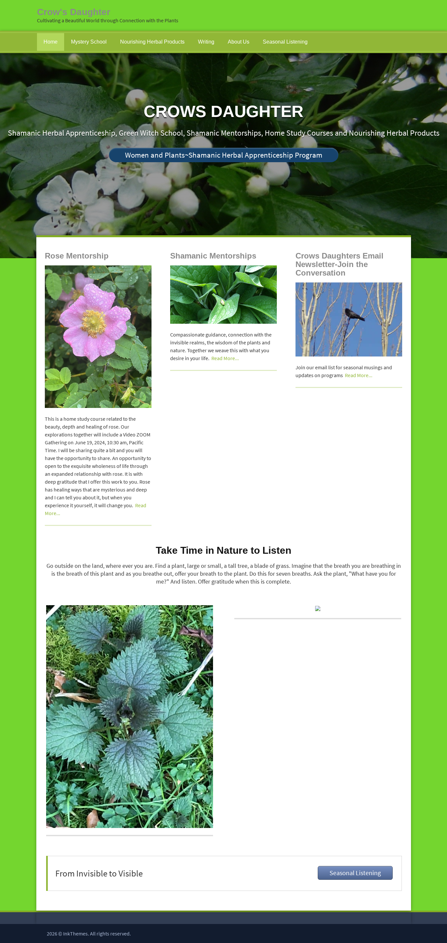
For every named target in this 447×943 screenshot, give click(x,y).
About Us (238, 42)
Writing (206, 42)
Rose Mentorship (77, 255)
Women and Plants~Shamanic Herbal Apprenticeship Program (223, 155)
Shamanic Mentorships (213, 255)
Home (51, 42)
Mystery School (89, 42)
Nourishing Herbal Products (152, 42)
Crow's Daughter (73, 12)
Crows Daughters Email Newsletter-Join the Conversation (339, 264)
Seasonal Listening (285, 42)
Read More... (225, 358)
